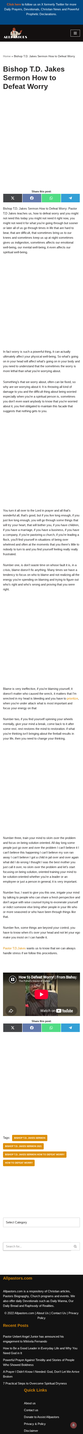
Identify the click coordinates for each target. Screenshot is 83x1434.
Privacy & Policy (35, 1424)
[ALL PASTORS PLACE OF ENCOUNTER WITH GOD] (15, 33)
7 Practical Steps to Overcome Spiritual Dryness (35, 1383)
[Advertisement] (41, 144)
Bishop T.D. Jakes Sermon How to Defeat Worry (34, 1154)
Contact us (31, 1410)
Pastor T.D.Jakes (14, 948)
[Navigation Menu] (75, 33)
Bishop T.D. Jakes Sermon (29, 1138)
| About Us (42, 1313)
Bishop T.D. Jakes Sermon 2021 (23, 1146)
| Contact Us (58, 1313)
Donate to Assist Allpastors (41, 1417)
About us (30, 1403)
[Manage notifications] (73, 1425)
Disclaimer (31, 1430)
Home (7, 56)
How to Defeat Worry (19, 1163)
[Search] (75, 1246)
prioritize (72, 698)
